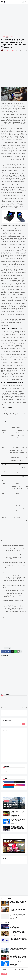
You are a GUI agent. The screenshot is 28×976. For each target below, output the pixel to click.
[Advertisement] (14, 20)
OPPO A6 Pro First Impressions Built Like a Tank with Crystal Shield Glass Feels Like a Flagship (18, 916)
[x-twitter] (19, 782)
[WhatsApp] (15, 651)
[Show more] (21, 651)
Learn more (3, 970)
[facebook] (8, 782)
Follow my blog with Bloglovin (7, 36)
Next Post (24, 707)
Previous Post (5, 707)
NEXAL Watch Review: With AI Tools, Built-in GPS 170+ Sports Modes (18, 902)
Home (2, 37)
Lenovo (6, 37)
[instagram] (19, 785)
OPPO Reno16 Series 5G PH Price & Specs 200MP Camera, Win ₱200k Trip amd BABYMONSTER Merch (17, 932)
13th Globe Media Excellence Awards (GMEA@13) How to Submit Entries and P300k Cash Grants (18, 926)
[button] (2, 2)
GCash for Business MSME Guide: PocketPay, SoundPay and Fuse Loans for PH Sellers (17, 827)
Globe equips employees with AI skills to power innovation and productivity (18, 949)
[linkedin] (8, 787)
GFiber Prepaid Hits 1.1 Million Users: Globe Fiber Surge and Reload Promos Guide (18, 939)
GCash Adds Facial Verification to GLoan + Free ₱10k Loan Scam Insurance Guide (18, 820)
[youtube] (8, 785)
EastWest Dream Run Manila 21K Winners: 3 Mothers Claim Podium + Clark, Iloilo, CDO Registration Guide (18, 813)
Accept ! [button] (4, 973)
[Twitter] (12, 651)
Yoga (9, 648)
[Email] (18, 651)
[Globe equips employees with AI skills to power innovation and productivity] (5, 950)
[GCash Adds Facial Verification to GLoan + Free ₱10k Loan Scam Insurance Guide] (6, 821)
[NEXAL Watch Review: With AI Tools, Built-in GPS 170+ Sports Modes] (5, 903)
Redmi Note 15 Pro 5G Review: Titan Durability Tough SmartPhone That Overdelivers (18, 909)
